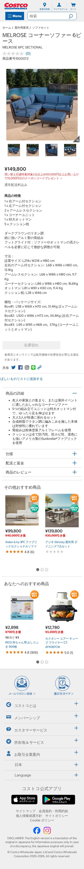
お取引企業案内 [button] (27, 754)
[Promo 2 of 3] (42, 570)
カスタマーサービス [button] (30, 730)
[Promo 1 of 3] (37, 570)
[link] (13, 367)
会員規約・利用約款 (53, 811)
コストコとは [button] (25, 705)
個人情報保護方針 (29, 816)
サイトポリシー (56, 816)
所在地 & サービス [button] (29, 742)
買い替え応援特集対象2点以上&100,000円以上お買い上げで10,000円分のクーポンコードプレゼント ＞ (41, 176)
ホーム (6, 27)
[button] (72, 16)
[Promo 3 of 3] (46, 570)
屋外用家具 (21, 27)
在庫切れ (31, 345)
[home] (16, 6)
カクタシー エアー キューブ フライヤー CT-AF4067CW (61, 643)
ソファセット (40, 27)
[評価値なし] (14, 53)
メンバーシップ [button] (27, 718)
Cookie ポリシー (42, 820)
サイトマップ (25, 811)
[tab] (42, 704)
